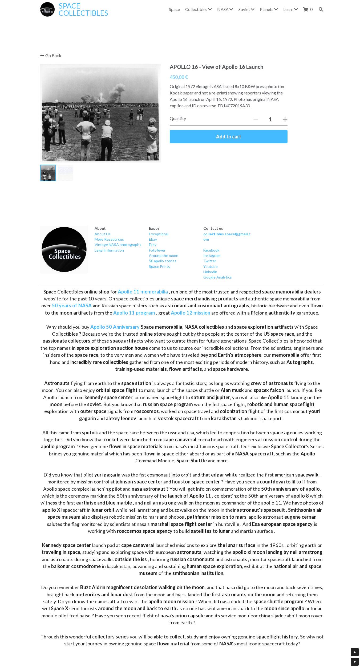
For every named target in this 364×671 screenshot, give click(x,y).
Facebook (211, 250)
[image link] (64, 249)
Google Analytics (217, 277)
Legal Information (109, 250)
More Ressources (109, 239)
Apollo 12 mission (190, 313)
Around (155, 255)
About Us (103, 234)
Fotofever (157, 250)
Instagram (211, 255)
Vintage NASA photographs (118, 244)
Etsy (152, 244)
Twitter (209, 261)
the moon (169, 255)
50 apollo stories (162, 261)
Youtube (210, 266)
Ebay (153, 239)
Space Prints (159, 266)
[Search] (321, 9)
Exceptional (158, 234)
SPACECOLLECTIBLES (83, 9)
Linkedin (210, 271)
